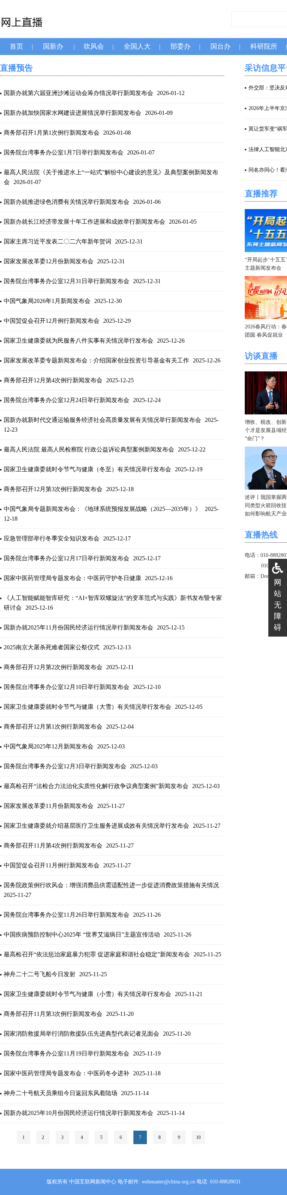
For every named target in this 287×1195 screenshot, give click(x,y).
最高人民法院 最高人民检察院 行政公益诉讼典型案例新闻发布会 (89, 449)
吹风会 (94, 46)
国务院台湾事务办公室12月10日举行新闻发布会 (66, 687)
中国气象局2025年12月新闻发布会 (48, 746)
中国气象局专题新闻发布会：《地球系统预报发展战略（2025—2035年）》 (102, 509)
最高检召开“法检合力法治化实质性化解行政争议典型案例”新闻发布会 (96, 786)
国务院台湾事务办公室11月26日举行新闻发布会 (66, 914)
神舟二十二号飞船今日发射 (39, 974)
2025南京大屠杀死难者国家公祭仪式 (51, 647)
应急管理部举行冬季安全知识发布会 (51, 538)
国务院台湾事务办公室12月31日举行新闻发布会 (66, 281)
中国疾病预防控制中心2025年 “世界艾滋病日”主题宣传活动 (82, 934)
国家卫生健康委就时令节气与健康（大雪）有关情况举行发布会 (87, 707)
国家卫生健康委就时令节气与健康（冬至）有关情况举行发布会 (87, 469)
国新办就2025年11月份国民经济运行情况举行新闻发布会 (78, 627)
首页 (16, 46)
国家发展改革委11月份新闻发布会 (48, 806)
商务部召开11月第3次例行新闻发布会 (53, 1014)
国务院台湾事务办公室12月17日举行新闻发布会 (66, 558)
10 (198, 1137)
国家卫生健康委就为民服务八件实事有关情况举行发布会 (78, 340)
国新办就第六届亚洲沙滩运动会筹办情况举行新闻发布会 (78, 93)
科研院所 (263, 46)
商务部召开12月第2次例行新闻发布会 (53, 667)
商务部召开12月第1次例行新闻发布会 (53, 726)
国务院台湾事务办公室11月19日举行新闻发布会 (66, 1053)
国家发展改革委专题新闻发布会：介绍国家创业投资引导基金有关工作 (96, 360)
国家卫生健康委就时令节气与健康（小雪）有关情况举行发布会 (87, 994)
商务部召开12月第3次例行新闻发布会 (53, 489)
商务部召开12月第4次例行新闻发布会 (53, 380)
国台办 (220, 46)
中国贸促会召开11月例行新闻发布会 (51, 865)
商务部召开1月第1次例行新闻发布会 (51, 132)
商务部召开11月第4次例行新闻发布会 (53, 845)
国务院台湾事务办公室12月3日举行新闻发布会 (65, 766)
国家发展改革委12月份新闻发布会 (48, 261)
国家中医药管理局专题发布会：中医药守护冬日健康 (72, 578)
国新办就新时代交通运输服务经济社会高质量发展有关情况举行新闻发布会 (102, 420)
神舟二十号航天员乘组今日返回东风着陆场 (60, 1093)
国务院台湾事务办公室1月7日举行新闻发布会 (63, 152)
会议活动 (143, 63)
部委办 (180, 46)
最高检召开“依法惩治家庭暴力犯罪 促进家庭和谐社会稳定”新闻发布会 (97, 954)
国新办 (53, 46)
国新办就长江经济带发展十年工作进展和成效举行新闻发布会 (84, 221)
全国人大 (137, 46)
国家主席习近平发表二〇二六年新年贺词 (57, 241)
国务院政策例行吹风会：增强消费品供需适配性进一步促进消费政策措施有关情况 (111, 885)
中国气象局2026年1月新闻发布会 (47, 301)
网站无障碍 (277, 604)
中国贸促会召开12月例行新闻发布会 (51, 321)
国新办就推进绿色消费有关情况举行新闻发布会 (66, 202)
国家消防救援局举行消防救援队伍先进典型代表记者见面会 (81, 1033)
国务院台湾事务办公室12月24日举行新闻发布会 (66, 400)
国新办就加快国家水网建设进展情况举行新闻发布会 (72, 113)
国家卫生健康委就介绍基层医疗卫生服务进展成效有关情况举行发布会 (96, 825)
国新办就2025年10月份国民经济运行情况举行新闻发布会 (78, 1113)
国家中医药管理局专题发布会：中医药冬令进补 (66, 1073)
